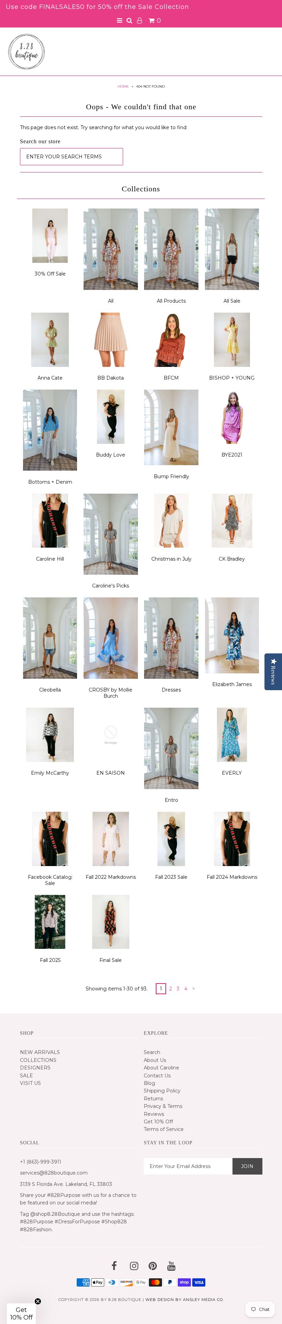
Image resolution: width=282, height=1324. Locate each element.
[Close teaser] (37, 1301)
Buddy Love (110, 455)
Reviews (154, 1114)
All (110, 301)
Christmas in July (171, 559)
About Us (155, 1060)
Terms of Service (164, 1129)
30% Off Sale (50, 274)
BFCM (171, 378)
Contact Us (157, 1076)
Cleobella (50, 690)
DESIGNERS (35, 1068)
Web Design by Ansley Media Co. (184, 1299)
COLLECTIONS (38, 1060)
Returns (153, 1099)
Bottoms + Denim (50, 482)
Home (123, 86)
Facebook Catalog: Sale (50, 880)
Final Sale (110, 960)
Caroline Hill (50, 559)
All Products (171, 301)
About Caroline (161, 1068)
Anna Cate (50, 378)
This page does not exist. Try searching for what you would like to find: (103, 127)
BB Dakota (110, 378)
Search (152, 1052)
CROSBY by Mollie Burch (110, 693)
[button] (21, 1313)
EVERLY (232, 773)
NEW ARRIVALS (40, 1052)
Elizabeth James (232, 684)
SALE (26, 1076)
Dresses (171, 690)
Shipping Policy (162, 1091)
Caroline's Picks (110, 586)
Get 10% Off (158, 1122)
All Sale (232, 301)
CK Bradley (232, 559)
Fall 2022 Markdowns (111, 877)
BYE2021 (231, 455)
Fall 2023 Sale (171, 877)
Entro (171, 800)
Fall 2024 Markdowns (232, 877)
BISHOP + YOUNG (231, 378)
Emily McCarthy (50, 773)
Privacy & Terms (163, 1106)
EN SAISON (110, 773)
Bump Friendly (171, 476)
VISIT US (30, 1083)
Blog (149, 1083)
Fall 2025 (50, 960)
